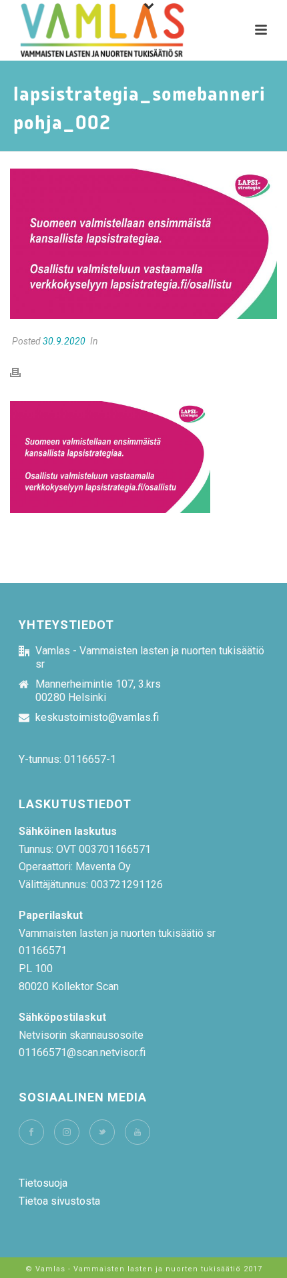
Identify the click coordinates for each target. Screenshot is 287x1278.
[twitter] (102, 1132)
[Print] (22, 372)
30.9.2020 (64, 341)
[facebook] (31, 1132)
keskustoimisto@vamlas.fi (97, 718)
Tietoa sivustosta (59, 1201)
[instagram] (66, 1132)
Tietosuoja (43, 1183)
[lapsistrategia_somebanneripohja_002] (143, 244)
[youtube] (137, 1132)
